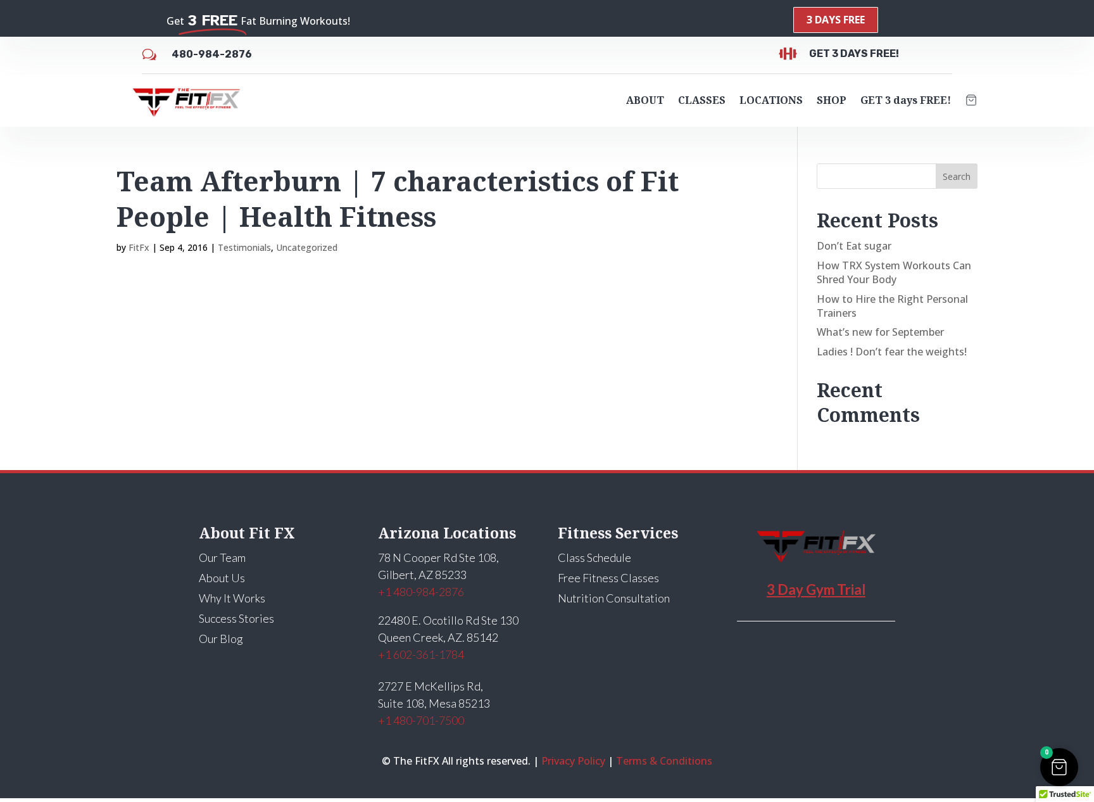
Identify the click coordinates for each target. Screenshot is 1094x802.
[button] (1059, 767)
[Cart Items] (971, 100)
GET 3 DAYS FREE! (854, 54)
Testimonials (244, 247)
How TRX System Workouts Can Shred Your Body (894, 272)
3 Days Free (836, 20)
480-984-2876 (212, 54)
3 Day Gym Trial (816, 589)
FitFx (139, 247)
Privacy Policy (573, 761)
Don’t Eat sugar (854, 246)
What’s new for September (880, 332)
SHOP (831, 100)
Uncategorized (306, 247)
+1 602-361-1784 (421, 654)
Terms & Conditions (664, 761)
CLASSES (702, 100)
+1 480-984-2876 (421, 592)
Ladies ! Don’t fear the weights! (892, 352)
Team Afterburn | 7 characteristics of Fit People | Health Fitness (397, 198)
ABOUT (645, 100)
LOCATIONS (771, 100)
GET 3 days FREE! (905, 100)
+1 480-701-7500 (421, 720)
